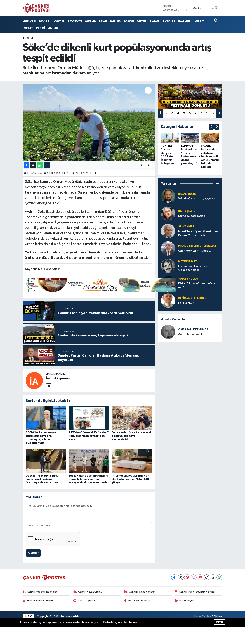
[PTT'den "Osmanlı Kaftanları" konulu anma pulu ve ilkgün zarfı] (89, 417)
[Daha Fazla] (47, 165)
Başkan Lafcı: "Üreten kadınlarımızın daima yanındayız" (190, 156)
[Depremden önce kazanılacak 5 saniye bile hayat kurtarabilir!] (132, 417)
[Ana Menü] (216, 28)
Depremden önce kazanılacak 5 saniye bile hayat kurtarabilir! (132, 436)
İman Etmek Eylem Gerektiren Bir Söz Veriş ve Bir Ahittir (198, 233)
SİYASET (45, 20)
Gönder (33, 552)
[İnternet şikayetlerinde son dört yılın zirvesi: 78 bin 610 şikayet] (132, 461)
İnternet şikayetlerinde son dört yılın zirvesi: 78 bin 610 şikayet (130, 479)
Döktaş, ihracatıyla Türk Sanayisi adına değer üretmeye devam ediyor (42, 479)
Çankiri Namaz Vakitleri (142, 591)
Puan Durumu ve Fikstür (40, 600)
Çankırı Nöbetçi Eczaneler (42, 591)
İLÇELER (184, 20)
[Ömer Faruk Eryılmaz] (168, 331)
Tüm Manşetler (86, 600)
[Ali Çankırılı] (168, 230)
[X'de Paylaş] (33, 165)
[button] (211, 127)
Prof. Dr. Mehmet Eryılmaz (197, 246)
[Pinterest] (187, 577)
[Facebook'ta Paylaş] (26, 165)
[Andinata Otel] (100, 284)
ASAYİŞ (59, 20)
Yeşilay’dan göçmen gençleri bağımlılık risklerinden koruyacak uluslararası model (88, 479)
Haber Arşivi (186, 600)
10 (213, 113)
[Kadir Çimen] (168, 213)
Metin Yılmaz (187, 261)
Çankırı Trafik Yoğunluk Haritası (197, 591)
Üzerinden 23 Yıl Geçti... (194, 250)
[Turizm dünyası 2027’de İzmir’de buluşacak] (170, 138)
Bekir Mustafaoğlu (192, 298)
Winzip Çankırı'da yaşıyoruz (196, 198)
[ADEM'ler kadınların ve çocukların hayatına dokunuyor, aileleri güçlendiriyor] (46, 417)
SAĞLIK (90, 20)
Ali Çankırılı (186, 226)
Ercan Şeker (187, 193)
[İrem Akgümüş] (34, 380)
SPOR (103, 20)
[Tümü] (217, 183)
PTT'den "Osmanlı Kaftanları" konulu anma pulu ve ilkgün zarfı (89, 436)
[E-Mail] (49, 386)
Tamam (219, 622)
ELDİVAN (187, 145)
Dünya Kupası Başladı (192, 216)
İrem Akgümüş (34, 173)
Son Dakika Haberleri (140, 600)
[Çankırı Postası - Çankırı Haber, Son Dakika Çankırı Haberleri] (36, 8)
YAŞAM (129, 20)
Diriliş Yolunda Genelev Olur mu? (196, 285)
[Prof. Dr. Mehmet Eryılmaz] (168, 248)
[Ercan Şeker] (168, 196)
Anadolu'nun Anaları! (192, 334)
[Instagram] (194, 577)
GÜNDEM (29, 20)
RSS (29, 616)
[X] (181, 577)
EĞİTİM (115, 20)
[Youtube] (200, 577)
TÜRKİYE (169, 20)
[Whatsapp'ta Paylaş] (40, 165)
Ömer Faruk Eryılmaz (193, 329)
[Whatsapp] (219, 577)
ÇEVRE (142, 20)
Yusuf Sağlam (188, 278)
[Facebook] (174, 577)
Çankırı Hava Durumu (90, 591)
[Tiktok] (206, 577)
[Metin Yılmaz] (168, 265)
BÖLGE (155, 20)
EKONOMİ (75, 20)
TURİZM (198, 20)
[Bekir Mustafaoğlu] (168, 300)
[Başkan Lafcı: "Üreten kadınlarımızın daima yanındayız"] (190, 138)
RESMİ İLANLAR (47, 28)
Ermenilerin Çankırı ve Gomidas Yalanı (192, 268)
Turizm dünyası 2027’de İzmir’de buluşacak (167, 156)
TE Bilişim (217, 616)
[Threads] (213, 577)
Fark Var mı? (186, 303)
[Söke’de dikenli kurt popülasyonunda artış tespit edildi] (89, 122)
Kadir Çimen (186, 211)
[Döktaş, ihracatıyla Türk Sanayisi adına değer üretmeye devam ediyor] (46, 461)
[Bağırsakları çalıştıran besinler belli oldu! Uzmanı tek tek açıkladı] (210, 138)
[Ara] (216, 21)
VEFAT (28, 28)
